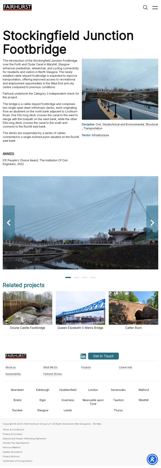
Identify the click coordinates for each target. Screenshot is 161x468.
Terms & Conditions (13, 429)
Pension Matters (12, 447)
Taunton (118, 400)
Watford (143, 389)
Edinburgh (42, 389)
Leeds (68, 410)
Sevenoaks (118, 389)
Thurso (118, 410)
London (93, 389)
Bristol (17, 400)
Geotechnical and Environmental (123, 124)
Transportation (92, 128)
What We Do (50, 367)
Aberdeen (17, 389)
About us (10, 367)
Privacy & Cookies (12, 434)
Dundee (17, 410)
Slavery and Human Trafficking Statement (24, 438)
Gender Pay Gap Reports (16, 443)
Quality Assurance (13, 452)
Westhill (143, 400)
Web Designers (82, 423)
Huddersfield (67, 389)
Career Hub (125, 367)
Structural (152, 124)
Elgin (43, 400)
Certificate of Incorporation (17, 461)
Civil (98, 124)
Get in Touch (103, 356)
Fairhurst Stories (52, 374)
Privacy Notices (11, 456)
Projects (86, 367)
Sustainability (13, 374)
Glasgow (42, 410)
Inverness (68, 400)
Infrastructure (100, 135)
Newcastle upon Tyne (93, 401)
